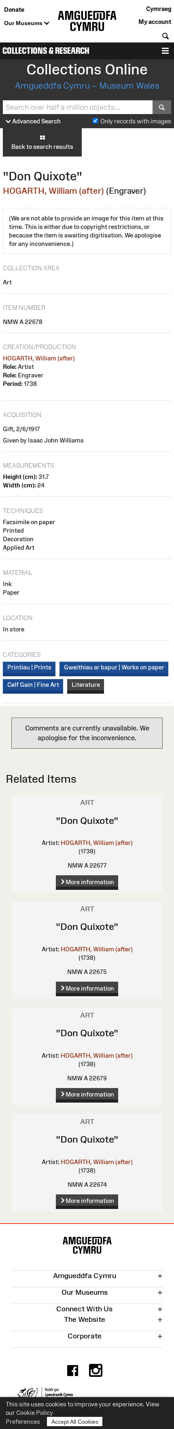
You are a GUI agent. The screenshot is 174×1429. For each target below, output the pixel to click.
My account (154, 21)
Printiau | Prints (29, 667)
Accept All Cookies (74, 1421)
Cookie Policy (34, 1412)
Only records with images (135, 121)
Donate (14, 9)
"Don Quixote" (87, 820)
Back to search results (42, 146)
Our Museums (24, 23)
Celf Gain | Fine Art (33, 684)
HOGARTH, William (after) (53, 190)
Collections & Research (45, 50)
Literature (86, 684)
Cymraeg (158, 8)
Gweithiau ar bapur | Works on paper (114, 667)
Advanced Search (36, 121)
